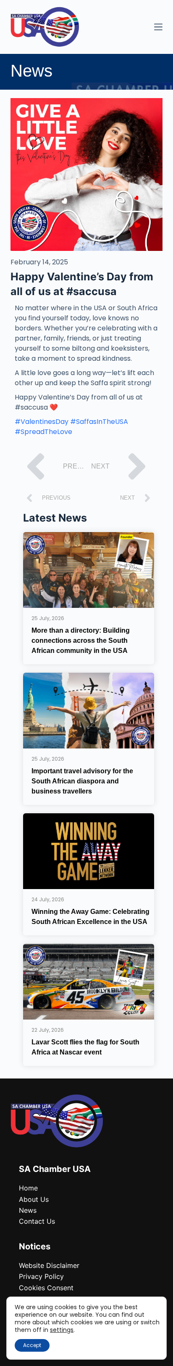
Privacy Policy (41, 1276)
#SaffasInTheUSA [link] (99, 421)
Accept (32, 1345)
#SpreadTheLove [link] (43, 432)
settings (61, 1330)
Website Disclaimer (49, 1265)
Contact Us (37, 1221)
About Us (34, 1199)
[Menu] (158, 27)
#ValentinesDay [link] (41, 421)
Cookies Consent (46, 1287)
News (28, 1210)
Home (28, 1188)
